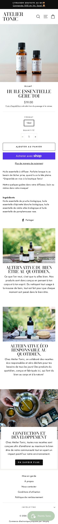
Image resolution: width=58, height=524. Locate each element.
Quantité (29, 130)
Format (29, 117)
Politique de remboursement (29, 497)
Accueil (28, 86)
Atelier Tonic (13, 16)
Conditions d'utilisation (29, 491)
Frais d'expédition (13, 106)
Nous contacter (29, 486)
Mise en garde (29, 476)
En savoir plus (29, 462)
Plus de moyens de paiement (29, 163)
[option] (29, 4)
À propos (29, 481)
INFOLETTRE (29, 507)
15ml (29, 122)
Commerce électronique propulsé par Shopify (29, 521)
